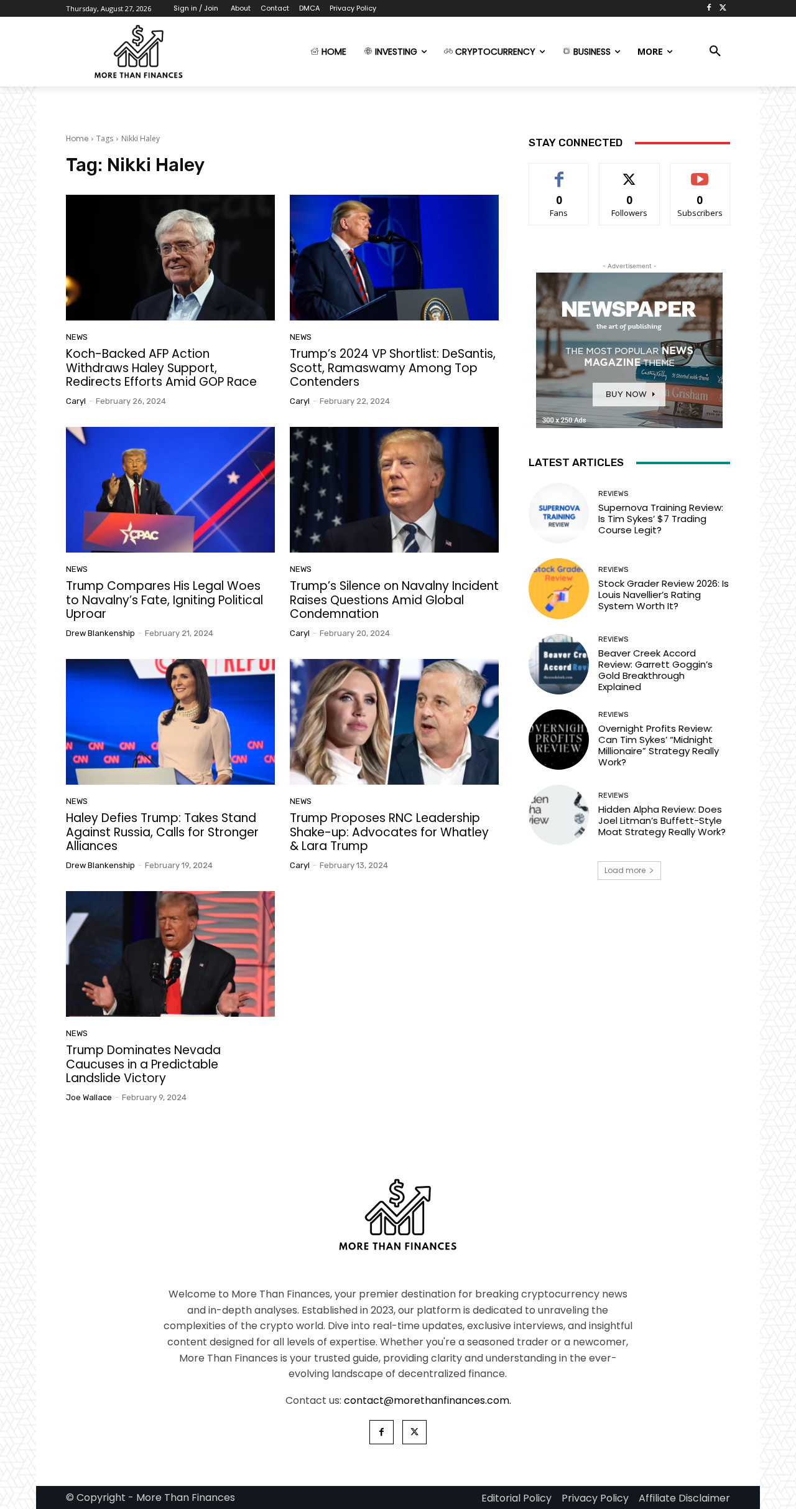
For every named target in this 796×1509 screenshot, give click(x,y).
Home (77, 138)
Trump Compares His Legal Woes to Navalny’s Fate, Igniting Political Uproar (164, 600)
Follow (630, 173)
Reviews (613, 493)
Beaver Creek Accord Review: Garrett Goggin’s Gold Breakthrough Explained (655, 670)
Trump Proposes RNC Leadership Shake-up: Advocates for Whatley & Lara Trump (389, 832)
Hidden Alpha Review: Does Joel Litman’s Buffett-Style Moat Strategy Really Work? (662, 820)
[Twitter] (723, 8)
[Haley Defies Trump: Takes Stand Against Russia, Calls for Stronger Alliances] (170, 722)
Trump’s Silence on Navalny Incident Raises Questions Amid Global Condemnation (394, 600)
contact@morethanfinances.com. (427, 1400)
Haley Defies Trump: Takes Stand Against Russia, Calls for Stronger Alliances (162, 832)
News (77, 337)
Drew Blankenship (100, 633)
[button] (715, 52)
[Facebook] (708, 8)
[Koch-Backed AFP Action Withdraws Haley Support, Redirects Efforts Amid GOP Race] (170, 257)
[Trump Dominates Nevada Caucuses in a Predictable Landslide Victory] (170, 954)
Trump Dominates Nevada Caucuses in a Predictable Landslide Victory (143, 1064)
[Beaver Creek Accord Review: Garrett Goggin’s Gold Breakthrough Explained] (559, 664)
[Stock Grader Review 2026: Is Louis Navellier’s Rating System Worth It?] (559, 588)
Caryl (76, 401)
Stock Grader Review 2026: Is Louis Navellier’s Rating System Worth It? (663, 594)
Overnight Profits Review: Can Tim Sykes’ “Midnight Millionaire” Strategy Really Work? (658, 745)
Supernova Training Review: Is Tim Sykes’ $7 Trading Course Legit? (660, 518)
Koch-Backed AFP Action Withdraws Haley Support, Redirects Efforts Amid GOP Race (161, 368)
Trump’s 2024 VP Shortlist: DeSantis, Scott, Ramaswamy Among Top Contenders (393, 368)
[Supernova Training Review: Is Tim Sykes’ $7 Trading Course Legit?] (559, 513)
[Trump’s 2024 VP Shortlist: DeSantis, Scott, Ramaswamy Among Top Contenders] (394, 257)
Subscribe (700, 173)
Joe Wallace (89, 1097)
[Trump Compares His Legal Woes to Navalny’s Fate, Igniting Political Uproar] (170, 490)
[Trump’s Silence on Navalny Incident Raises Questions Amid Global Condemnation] (394, 490)
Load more (625, 870)
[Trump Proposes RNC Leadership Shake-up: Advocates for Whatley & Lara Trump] (394, 722)
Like (559, 173)
